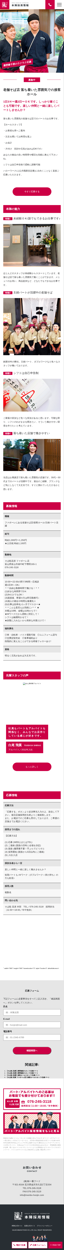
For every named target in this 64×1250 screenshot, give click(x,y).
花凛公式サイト (29, 1226)
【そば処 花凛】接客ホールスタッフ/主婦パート (23, 1075)
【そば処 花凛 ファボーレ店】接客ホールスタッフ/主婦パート (28, 1077)
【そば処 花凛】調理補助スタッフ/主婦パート (22, 1071)
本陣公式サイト (17, 1226)
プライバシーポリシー (44, 1226)
